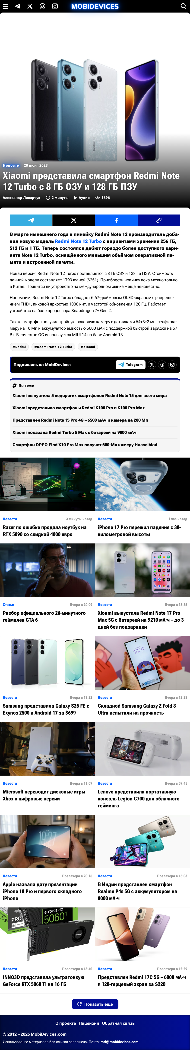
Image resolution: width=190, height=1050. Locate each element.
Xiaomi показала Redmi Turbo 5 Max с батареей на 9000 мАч (74, 432)
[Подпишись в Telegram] (17, 6)
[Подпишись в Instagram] (55, 6)
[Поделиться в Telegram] (31, 220)
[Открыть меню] (5, 6)
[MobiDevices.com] (95, 6)
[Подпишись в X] (30, 6)
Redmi (20, 347)
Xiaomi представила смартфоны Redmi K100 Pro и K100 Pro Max (79, 407)
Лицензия (89, 1023)
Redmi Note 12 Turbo (78, 241)
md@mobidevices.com (120, 1042)
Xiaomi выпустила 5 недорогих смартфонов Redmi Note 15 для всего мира (90, 395)
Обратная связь (118, 1023)
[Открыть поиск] (183, 6)
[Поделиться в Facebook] (116, 220)
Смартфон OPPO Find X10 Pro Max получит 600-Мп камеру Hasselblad (85, 444)
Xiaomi (89, 347)
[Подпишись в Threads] (42, 6)
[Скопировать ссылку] (159, 220)
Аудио (84, 197)
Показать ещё (98, 1004)
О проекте (65, 1023)
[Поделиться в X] (73, 220)
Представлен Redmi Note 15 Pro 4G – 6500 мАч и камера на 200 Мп (80, 420)
